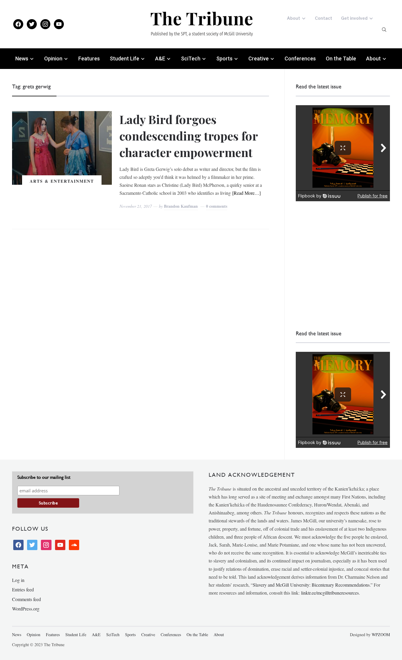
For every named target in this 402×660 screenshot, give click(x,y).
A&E (160, 58)
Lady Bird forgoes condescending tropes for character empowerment (188, 135)
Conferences (300, 58)
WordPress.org (25, 608)
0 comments (216, 206)
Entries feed (23, 589)
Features (89, 58)
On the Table (341, 58)
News (21, 58)
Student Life (124, 58)
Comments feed (26, 599)
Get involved (354, 18)
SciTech (190, 58)
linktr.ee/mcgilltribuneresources (330, 593)
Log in (18, 580)
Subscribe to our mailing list (43, 477)
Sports (224, 58)
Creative (258, 58)
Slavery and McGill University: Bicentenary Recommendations (311, 585)
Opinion (53, 58)
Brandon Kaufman (181, 206)
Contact (323, 18)
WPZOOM (381, 634)
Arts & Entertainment (62, 181)
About (293, 18)
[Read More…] (246, 193)
